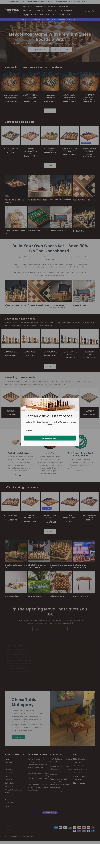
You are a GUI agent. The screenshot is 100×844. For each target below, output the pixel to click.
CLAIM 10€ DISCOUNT (50, 438)
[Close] (77, 400)
